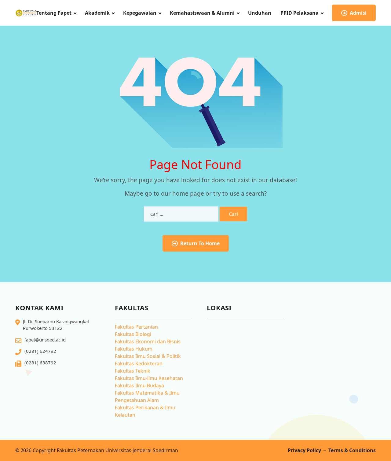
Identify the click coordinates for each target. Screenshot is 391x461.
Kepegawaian (139, 12)
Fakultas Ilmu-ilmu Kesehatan (149, 378)
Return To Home (200, 243)
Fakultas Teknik (132, 370)
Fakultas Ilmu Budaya (139, 385)
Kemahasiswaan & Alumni (202, 12)
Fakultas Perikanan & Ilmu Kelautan (145, 411)
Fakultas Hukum (133, 348)
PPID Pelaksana (299, 12)
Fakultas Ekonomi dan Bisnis (148, 341)
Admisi (358, 12)
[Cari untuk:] (181, 214)
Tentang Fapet (53, 12)
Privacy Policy (304, 450)
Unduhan (259, 12)
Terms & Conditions (352, 450)
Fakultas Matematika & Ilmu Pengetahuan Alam (147, 396)
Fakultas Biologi (133, 334)
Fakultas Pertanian (136, 326)
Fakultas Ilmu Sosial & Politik (148, 356)
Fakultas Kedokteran (139, 363)
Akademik (97, 12)
